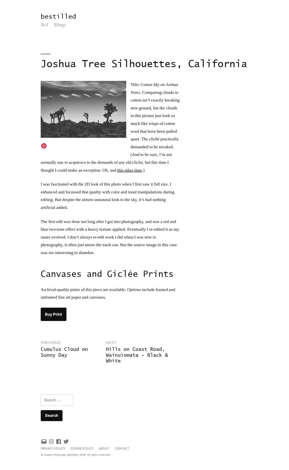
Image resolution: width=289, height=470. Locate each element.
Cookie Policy (82, 448)
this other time (129, 170)
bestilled (58, 17)
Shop (59, 25)
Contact (122, 448)
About (104, 448)
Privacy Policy (53, 448)
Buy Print (53, 314)
